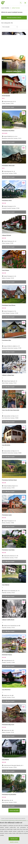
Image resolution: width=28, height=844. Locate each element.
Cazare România (5, 8)
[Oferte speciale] (13, 73)
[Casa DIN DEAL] (14, 34)
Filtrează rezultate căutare (14, 17)
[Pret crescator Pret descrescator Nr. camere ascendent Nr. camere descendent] (9, 26)
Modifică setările (14, 842)
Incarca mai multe (14, 810)
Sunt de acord (14, 838)
